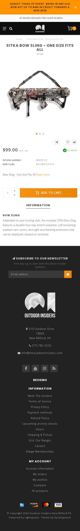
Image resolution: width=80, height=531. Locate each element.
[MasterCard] (46, 505)
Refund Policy (40, 418)
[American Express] (22, 505)
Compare (40, 485)
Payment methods (40, 412)
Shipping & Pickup (40, 435)
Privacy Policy (40, 407)
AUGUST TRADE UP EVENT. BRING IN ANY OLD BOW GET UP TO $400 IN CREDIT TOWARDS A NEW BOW (40, 7)
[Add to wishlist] (68, 142)
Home (19, 39)
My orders (40, 474)
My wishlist (40, 479)
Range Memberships (40, 451)
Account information (40, 468)
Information (38, 205)
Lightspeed (32, 517)
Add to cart (51, 193)
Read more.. (43, 174)
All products (40, 491)
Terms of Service (40, 401)
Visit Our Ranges (40, 440)
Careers (40, 446)
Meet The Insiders (40, 396)
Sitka (40, 54)
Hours (40, 429)
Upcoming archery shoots (40, 423)
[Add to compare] (74, 142)
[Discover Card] (34, 505)
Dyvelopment (62, 517)
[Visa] (58, 505)
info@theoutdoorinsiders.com (42, 353)
